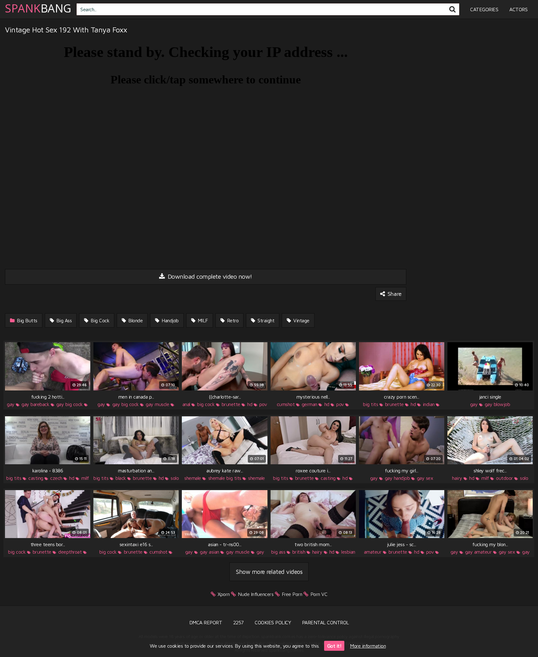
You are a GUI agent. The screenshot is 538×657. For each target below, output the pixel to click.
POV (263, 404)
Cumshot (286, 404)
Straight (265, 320)
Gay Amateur (478, 552)
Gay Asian (209, 552)
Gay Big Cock (69, 404)
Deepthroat (70, 552)
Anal (186, 404)
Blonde (135, 320)
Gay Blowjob (497, 404)
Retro (231, 320)
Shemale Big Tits (224, 478)
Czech (56, 478)
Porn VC (319, 594)
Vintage (300, 320)
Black (121, 478)
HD (249, 404)
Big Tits (370, 404)
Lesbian (348, 552)
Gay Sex (425, 478)
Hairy (457, 478)
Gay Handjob (397, 478)
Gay (11, 404)
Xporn (224, 594)
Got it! (334, 646)
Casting (35, 478)
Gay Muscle (157, 404)
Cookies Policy (273, 622)
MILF (202, 320)
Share (393, 293)
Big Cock (99, 320)
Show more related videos (269, 571)
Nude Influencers (255, 594)
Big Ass (63, 320)
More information (368, 646)
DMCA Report (205, 622)
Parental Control (325, 622)
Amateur (373, 552)
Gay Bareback (35, 404)
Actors (518, 9)
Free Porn (292, 594)
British (298, 552)
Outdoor (504, 478)
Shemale (192, 478)
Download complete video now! (209, 276)
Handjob (169, 320)
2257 (238, 622)
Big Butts (26, 320)
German (309, 404)
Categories (484, 9)
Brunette (231, 404)
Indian (429, 404)
